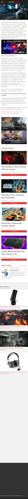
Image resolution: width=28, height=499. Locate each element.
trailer (3, 113)
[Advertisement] (10, 396)
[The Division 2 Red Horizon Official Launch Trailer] (14, 157)
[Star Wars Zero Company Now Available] (14, 186)
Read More (14, 175)
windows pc (16, 113)
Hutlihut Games (18, 111)
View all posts (23, 265)
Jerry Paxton (10, 14)
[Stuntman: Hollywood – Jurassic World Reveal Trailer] (14, 214)
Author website (14, 268)
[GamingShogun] (14, 2)
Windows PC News (18, 16)
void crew (9, 113)
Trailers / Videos (11, 16)
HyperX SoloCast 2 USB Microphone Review (10, 306)
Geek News (4, 16)
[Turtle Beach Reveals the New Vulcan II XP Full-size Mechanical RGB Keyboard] (14, 242)
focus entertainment (7, 111)
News (7, 16)
